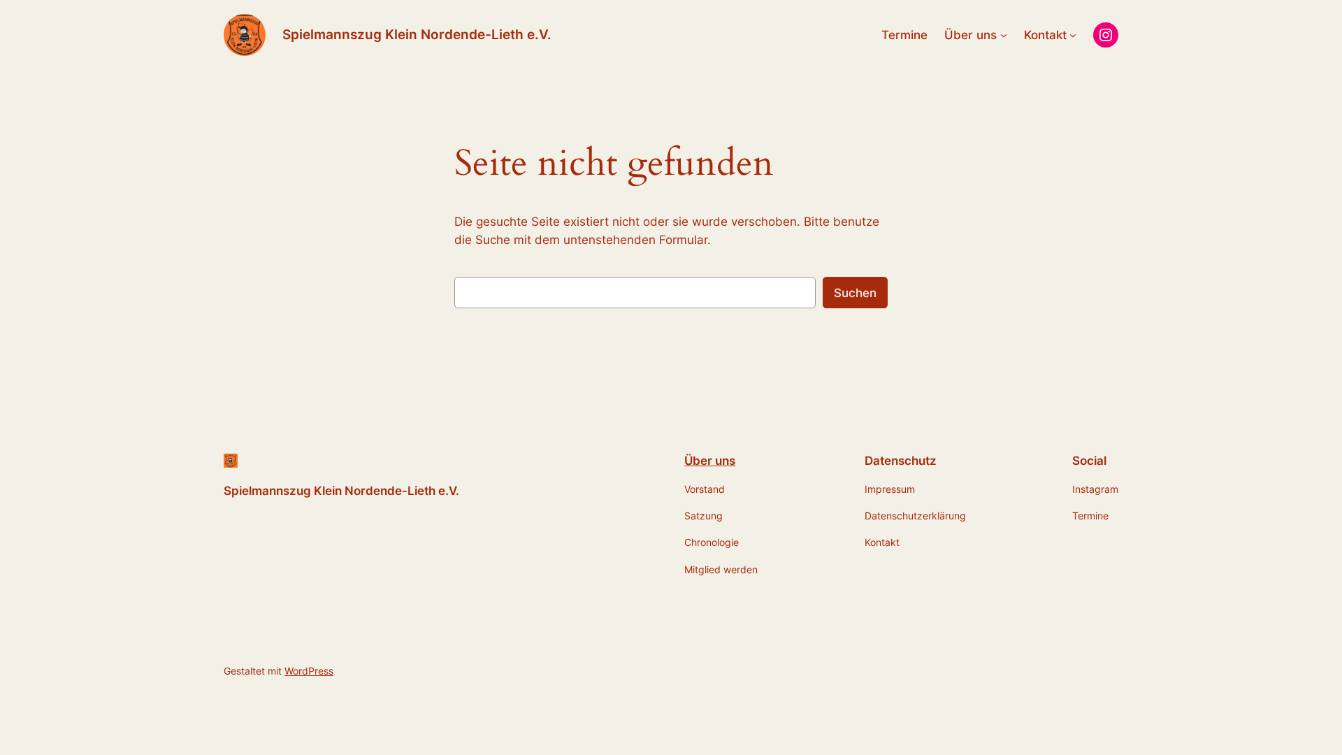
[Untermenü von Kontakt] (1072, 34)
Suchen (855, 293)
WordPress (308, 671)
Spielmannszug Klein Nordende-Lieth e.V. (416, 34)
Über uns (709, 461)
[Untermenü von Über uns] (1003, 34)
